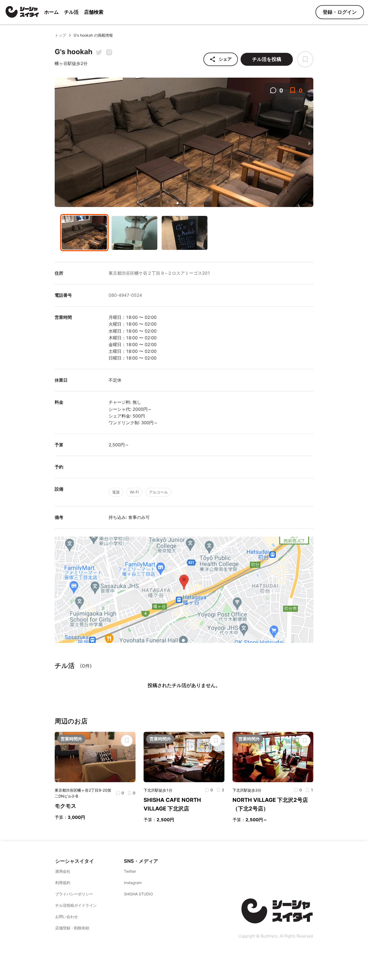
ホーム (51, 12)
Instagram (133, 882)
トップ (60, 35)
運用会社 (62, 871)
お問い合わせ (66, 916)
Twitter (130, 871)
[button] (177, 203)
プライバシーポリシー (74, 894)
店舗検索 (93, 12)
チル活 (71, 12)
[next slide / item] (309, 143)
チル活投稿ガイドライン (76, 905)
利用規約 (62, 882)
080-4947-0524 (125, 295)
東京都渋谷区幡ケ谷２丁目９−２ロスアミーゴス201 (159, 273)
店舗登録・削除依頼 (72, 928)
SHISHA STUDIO (138, 894)
